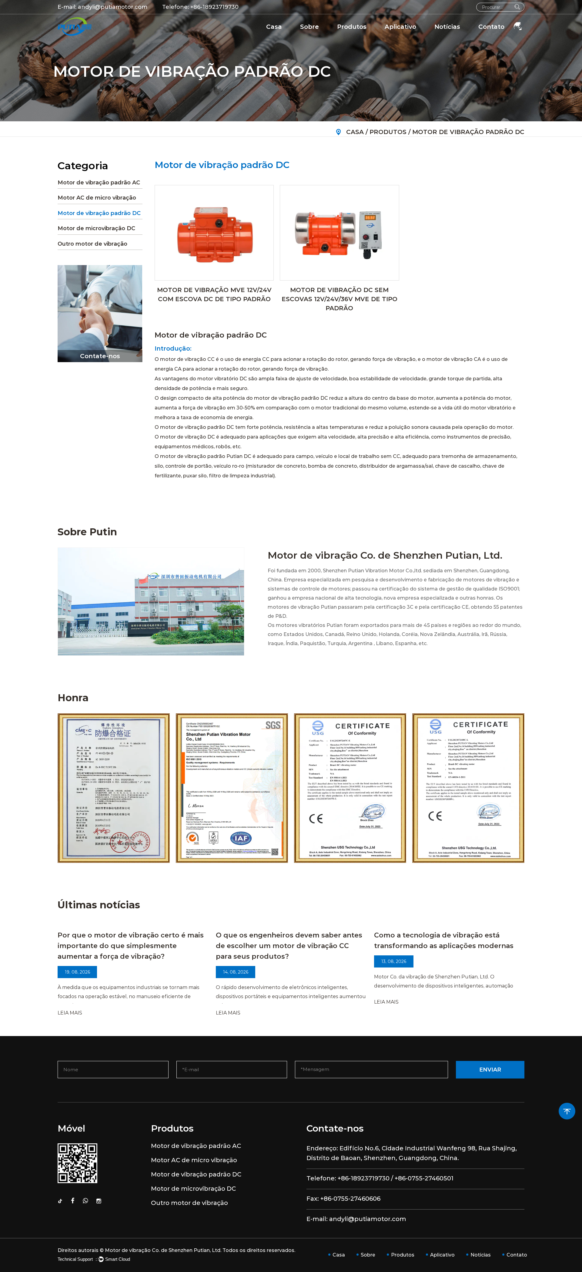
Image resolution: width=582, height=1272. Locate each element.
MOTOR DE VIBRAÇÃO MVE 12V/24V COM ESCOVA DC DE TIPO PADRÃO (214, 294)
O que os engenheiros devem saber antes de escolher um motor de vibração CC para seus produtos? (289, 946)
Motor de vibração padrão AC (99, 182)
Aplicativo (400, 26)
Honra (310, 36)
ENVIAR (490, 1069)
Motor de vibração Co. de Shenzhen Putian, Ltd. (163, 1250)
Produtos (351, 26)
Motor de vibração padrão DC (375, 36)
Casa (274, 26)
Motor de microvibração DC (96, 228)
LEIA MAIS (70, 1013)
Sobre (309, 26)
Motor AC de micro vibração (97, 197)
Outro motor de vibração (92, 244)
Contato (491, 26)
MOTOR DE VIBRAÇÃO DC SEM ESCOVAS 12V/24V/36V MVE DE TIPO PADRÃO (339, 299)
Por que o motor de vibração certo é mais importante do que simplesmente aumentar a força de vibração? (131, 946)
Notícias (447, 26)
